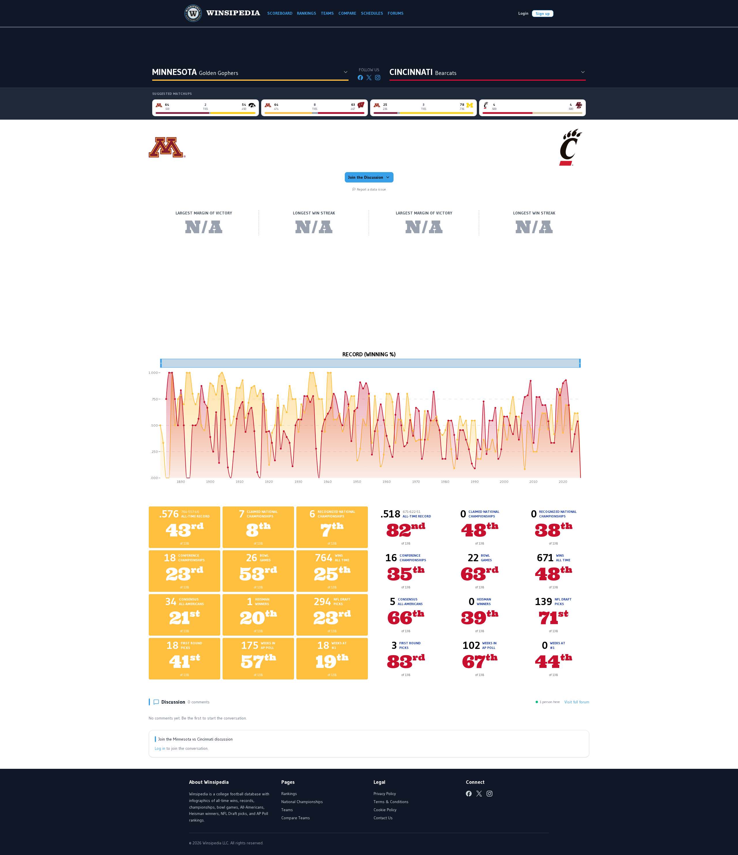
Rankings (289, 793)
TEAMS (327, 13)
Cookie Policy (385, 809)
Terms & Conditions (391, 801)
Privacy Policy (385, 793)
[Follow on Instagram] (377, 77)
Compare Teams (295, 817)
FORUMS (396, 13)
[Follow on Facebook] (360, 77)
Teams (287, 809)
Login (523, 13)
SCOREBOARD (279, 13)
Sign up (543, 13)
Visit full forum (576, 702)
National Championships (302, 801)
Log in (160, 748)
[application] (369, 423)
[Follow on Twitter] (369, 77)
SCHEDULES (372, 13)
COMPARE (347, 13)
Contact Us (383, 817)
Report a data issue (371, 189)
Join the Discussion (365, 177)
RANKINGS (306, 13)
